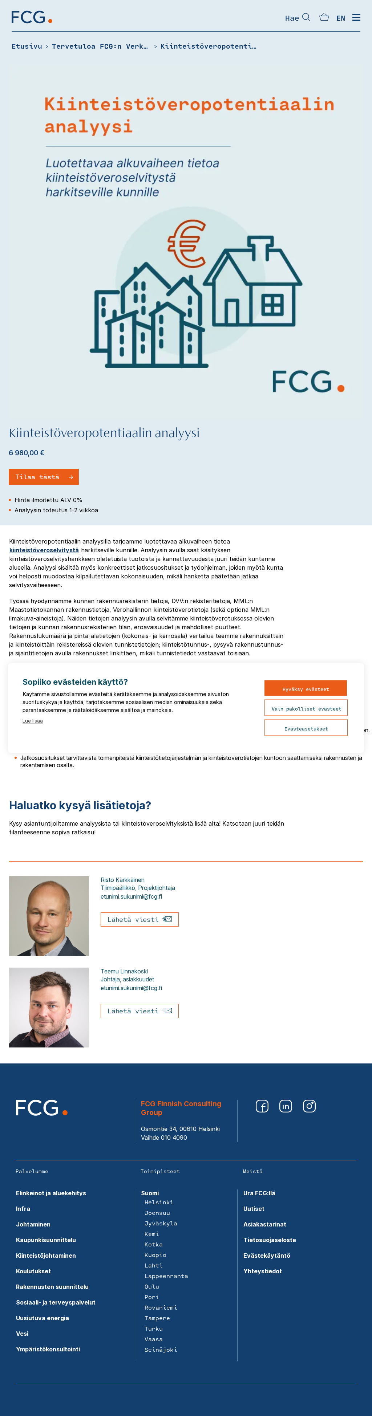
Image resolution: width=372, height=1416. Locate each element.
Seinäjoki (161, 1349)
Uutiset (253, 1208)
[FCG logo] (42, 1113)
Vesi (22, 1333)
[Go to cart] (324, 18)
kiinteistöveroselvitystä (44, 550)
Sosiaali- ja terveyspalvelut (56, 1302)
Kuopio (155, 1254)
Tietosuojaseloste (269, 1240)
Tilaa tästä (37, 477)
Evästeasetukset (306, 728)
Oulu (152, 1286)
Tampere (157, 1317)
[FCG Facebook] (262, 1106)
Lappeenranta (166, 1275)
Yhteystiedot (262, 1271)
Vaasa (154, 1338)
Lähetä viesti (135, 919)
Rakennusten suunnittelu (52, 1286)
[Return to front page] (32, 23)
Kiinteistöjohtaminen (46, 1255)
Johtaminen (33, 1224)
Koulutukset (33, 1271)
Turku (154, 1328)
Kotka (154, 1244)
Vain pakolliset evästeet (306, 708)
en (340, 18)
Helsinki (159, 1202)
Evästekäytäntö (266, 1255)
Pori (152, 1296)
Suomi (150, 1193)
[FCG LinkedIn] (285, 1106)
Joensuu (157, 1212)
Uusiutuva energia (42, 1318)
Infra (23, 1208)
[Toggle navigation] (356, 18)
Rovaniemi (161, 1307)
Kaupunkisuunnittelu (46, 1240)
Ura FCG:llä (259, 1193)
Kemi (152, 1233)
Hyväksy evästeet (306, 689)
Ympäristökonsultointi (48, 1349)
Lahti (154, 1265)
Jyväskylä (161, 1223)
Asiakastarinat (264, 1224)
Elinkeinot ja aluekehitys (51, 1193)
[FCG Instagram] (309, 1106)
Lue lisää (33, 721)
